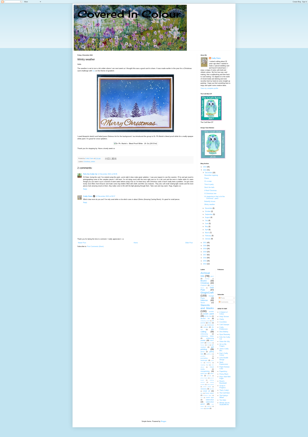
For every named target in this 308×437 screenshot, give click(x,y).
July (206, 220)
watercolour (210, 400)
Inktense (204, 300)
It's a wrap (208, 181)
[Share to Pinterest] (115, 158)
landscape (204, 360)
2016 (205, 258)
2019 (205, 248)
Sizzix (203, 302)
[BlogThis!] (108, 158)
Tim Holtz (222, 400)
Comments (224, 302)
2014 (205, 264)
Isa (94, 71)
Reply (85, 189)
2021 (205, 242)
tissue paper (209, 393)
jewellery (203, 356)
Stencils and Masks (207, 307)
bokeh (202, 325)
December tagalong (211, 175)
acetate (211, 311)
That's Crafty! (224, 390)
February (208, 236)
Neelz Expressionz (223, 363)
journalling (204, 358)
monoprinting (205, 371)
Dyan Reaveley (224, 334)
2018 (205, 252)
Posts (222, 298)
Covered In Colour (128, 14)
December (209, 172)
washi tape (210, 397)
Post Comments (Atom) (95, 246)
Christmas (86, 161)
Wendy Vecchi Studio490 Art (224, 404)
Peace (206, 178)
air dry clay (208, 316)
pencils (209, 375)
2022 (205, 170)
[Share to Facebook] (113, 158)
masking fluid (204, 365)
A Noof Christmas (210, 190)
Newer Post (82, 243)
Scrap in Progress (222, 386)
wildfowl (209, 406)
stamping (204, 389)
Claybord (204, 285)
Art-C (212, 276)
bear (209, 323)
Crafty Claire (87, 196)
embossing (204, 334)
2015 (205, 261)
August (207, 217)
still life (212, 389)
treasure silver (207, 395)
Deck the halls (209, 187)
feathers (209, 342)
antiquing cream (205, 320)
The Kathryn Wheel (223, 396)
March (207, 233)
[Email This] (106, 158)
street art (206, 391)
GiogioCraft (207, 292)
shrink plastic (207, 386)
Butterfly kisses (209, 201)
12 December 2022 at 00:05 (107, 174)
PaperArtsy (223, 371)
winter (202, 408)
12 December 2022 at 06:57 (105, 196)
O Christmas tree (210, 193)
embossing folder (207, 336)
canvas (205, 327)
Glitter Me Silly (224, 341)
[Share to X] (111, 158)
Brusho (204, 281)
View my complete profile (209, 88)
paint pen (204, 373)
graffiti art (209, 354)
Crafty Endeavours (223, 328)
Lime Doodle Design (223, 359)
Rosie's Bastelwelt (223, 382)
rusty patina (210, 384)
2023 (205, 167)
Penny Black (223, 374)
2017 (205, 255)
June (207, 223)
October (208, 211)
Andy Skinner (224, 316)
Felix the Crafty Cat (90, 174)
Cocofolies (223, 322)
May (207, 226)
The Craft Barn (224, 393)
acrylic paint (208, 314)
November (209, 208)
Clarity (221, 319)
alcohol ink (205, 318)
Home (136, 243)
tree (202, 397)
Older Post (189, 243)
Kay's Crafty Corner (223, 354)
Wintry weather (209, 204)
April (207, 230)
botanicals (210, 325)
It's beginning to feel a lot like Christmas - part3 (214, 197)
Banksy (207, 278)
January (208, 239)
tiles (202, 393)
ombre (93, 161)
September (209, 214)
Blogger (163, 421)
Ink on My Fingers (222, 345)
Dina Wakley (223, 332)
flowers (202, 345)
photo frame (204, 378)
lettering (208, 362)
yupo (207, 408)
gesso (203, 351)
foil (208, 345)
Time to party (209, 184)
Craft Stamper (224, 324)
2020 (205, 245)
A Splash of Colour (223, 313)
